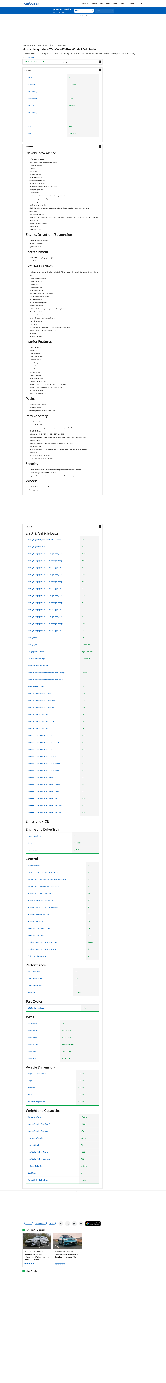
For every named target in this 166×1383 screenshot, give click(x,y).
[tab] (62, 70)
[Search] (141, 4)
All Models (31, 57)
